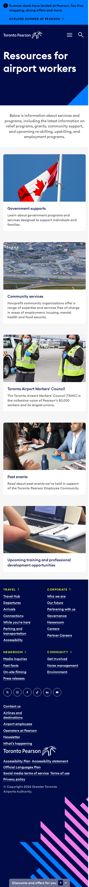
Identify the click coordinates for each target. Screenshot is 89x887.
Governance (57, 616)
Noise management (62, 665)
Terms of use (60, 773)
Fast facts (10, 665)
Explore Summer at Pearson (34, 19)
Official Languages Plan (22, 767)
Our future (55, 603)
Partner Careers (59, 635)
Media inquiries (15, 659)
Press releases (14, 678)
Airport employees (17, 724)
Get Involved (57, 659)
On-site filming (14, 672)
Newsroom (55, 622)
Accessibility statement (50, 761)
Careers (53, 629)
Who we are (56, 596)
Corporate (57, 589)
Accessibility (13, 640)
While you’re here (16, 622)
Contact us (11, 706)
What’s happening (17, 743)
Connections (13, 616)
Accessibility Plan (16, 761)
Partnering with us (61, 609)
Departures (12, 603)
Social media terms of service (26, 773)
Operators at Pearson (20, 730)
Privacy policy (14, 779)
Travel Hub (11, 596)
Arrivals (9, 609)
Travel (9, 589)
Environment (57, 672)
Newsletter (11, 737)
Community (57, 652)
